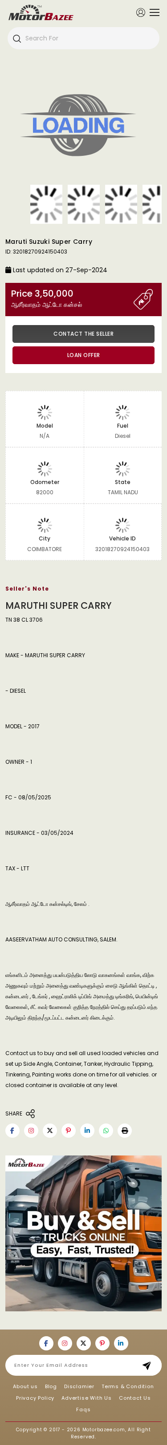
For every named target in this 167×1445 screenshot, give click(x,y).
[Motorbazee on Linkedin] (87, 1130)
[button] (125, 1130)
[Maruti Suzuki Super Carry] (83, 126)
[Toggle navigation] (152, 12)
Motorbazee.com (103, 1429)
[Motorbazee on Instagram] (31, 1130)
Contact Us (135, 1397)
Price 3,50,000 (46, 298)
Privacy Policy (35, 1397)
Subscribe (149, 1365)
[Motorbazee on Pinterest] (68, 1130)
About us (25, 1386)
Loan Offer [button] (83, 355)
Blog (51, 1386)
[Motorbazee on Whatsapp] (106, 1130)
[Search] (16, 38)
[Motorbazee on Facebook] (12, 1130)
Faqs (83, 1409)
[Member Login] (140, 12)
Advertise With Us (86, 1397)
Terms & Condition (128, 1386)
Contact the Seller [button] (83, 333)
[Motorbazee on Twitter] (50, 1130)
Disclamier (79, 1386)
